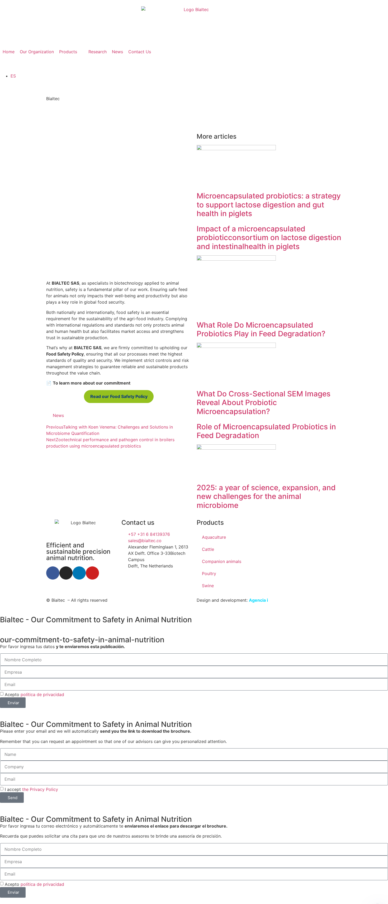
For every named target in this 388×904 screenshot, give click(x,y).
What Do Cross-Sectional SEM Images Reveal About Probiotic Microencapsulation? (263, 402)
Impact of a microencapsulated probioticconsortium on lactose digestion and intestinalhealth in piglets (269, 237)
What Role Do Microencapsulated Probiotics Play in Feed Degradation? (261, 329)
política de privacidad (42, 694)
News (58, 415)
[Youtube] (92, 573)
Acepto (34, 694)
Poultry (209, 573)
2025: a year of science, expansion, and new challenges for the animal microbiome (266, 496)
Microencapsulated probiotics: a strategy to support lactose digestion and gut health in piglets (269, 204)
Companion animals (221, 561)
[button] (71, 51)
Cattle (208, 549)
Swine (208, 585)
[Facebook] (52, 573)
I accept (31, 789)
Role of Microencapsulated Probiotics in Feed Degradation (266, 431)
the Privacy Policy (40, 789)
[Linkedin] (79, 573)
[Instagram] (66, 573)
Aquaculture (214, 537)
